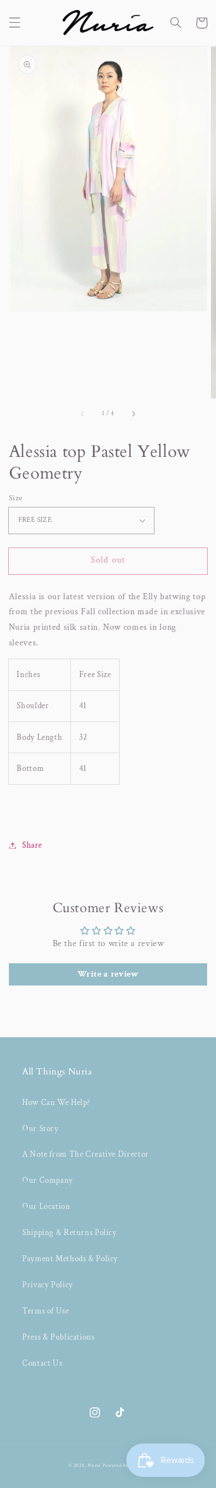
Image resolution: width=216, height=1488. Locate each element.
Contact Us (42, 1363)
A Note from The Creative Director (85, 1154)
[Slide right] (133, 414)
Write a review (108, 974)
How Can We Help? (56, 1102)
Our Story (40, 1128)
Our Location (46, 1206)
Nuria (94, 1465)
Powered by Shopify (124, 1465)
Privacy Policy (47, 1285)
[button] (14, 23)
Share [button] (32, 845)
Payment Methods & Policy (70, 1258)
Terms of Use (45, 1311)
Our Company (47, 1180)
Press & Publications (58, 1337)
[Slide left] (83, 414)
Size (16, 498)
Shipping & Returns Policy (69, 1232)
